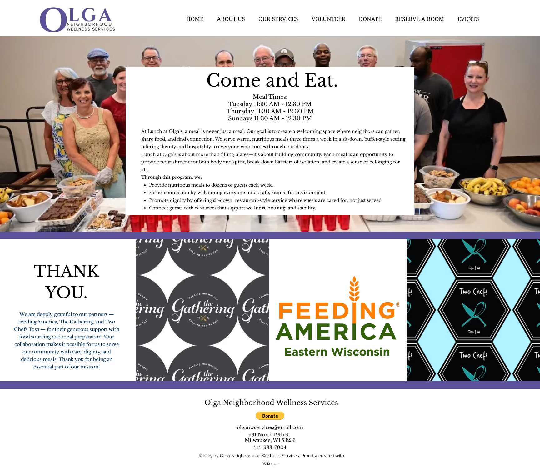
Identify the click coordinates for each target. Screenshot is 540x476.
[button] (234, 19)
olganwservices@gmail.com (270, 427)
